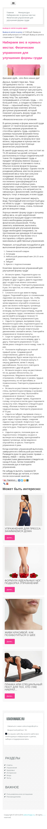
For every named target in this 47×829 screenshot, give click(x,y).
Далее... (10, 537)
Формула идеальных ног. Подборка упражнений (23, 581)
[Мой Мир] (27, 480)
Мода (9, 775)
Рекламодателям (14, 797)
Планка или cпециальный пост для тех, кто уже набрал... (23, 687)
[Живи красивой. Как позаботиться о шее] (23, 614)
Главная (10, 12)
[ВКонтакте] (19, 480)
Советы (10, 765)
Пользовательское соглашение (20, 794)
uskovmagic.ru (29, 815)
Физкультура (24, 12)
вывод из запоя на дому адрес (15, 28)
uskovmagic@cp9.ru (30, 726)
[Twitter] (22, 480)
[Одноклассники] (24, 480)
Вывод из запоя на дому (12, 32)
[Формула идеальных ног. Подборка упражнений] (23, 562)
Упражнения (12, 767)
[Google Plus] (7, 483)
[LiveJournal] (4, 483)
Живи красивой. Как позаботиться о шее (20, 633)
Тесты (9, 778)
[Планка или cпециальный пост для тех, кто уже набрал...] (23, 666)
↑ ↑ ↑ (43, 815)
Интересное (11, 773)
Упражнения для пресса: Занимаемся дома (23, 530)
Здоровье (11, 770)
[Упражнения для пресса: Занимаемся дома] (23, 510)
